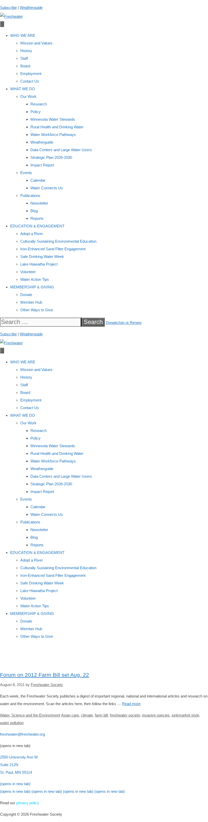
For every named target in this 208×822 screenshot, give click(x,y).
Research (38, 104)
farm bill (101, 715)
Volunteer (28, 272)
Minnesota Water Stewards (52, 119)
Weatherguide (31, 7)
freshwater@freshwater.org (22, 734)
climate (87, 715)
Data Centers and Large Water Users (61, 150)
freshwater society (125, 715)
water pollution (12, 723)
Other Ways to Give (36, 310)
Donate (26, 294)
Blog (34, 211)
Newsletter (39, 203)
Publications (30, 195)
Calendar (37, 180)
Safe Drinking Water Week (42, 256)
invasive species (156, 715)
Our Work (28, 96)
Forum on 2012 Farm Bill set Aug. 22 (44, 675)
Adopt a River (31, 233)
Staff (24, 58)
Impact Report (42, 165)
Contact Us (29, 81)
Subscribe (8, 7)
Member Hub (31, 302)
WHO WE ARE (22, 35)
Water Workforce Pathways (53, 134)
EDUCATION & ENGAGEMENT (37, 226)
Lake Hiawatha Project (39, 264)
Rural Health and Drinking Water (56, 127)
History (26, 51)
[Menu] (2, 24)
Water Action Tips (34, 279)
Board (25, 66)
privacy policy (27, 803)
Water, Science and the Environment (30, 715)
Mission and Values (36, 43)
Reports (37, 218)
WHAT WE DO (22, 89)
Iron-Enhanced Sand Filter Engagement (52, 249)
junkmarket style (185, 715)
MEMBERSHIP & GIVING (32, 287)
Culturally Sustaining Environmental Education (58, 241)
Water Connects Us (46, 188)
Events (26, 172)
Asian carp (70, 715)
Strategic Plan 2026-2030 (51, 157)
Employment (30, 73)
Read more (131, 704)
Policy (35, 112)
